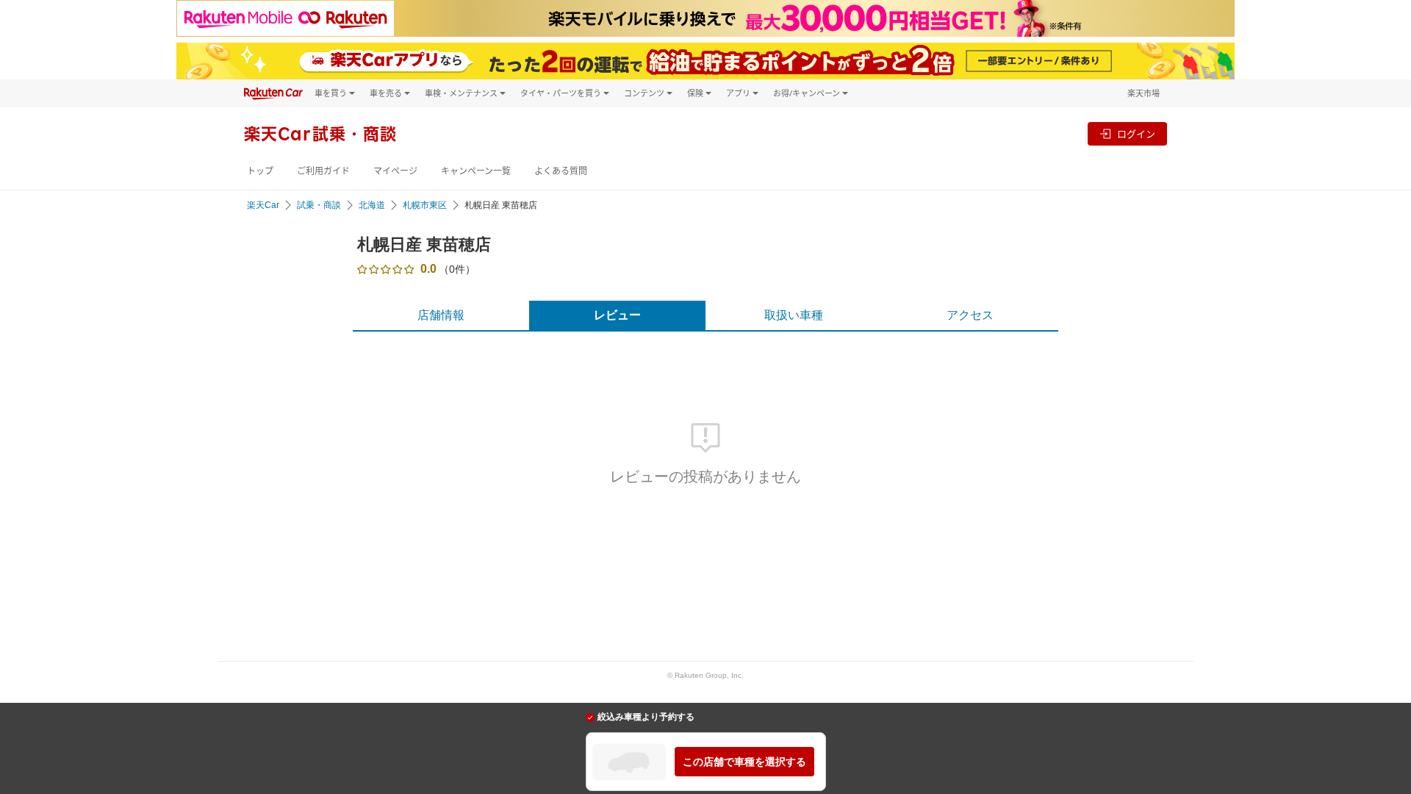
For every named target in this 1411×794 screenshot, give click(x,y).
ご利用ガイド (323, 171)
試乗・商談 (319, 205)
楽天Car (263, 205)
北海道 (372, 205)
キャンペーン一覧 (476, 171)
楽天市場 (1143, 93)
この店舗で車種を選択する (744, 762)
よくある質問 (560, 171)
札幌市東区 (425, 205)
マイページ (395, 171)
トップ (260, 171)
